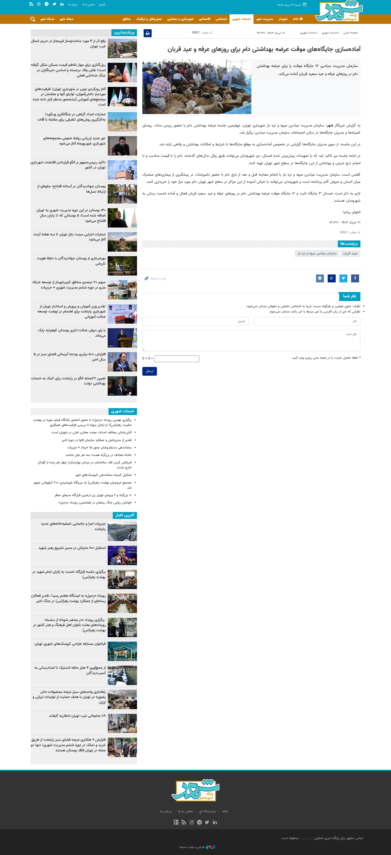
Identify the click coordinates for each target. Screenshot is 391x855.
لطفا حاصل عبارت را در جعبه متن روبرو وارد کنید (326, 358)
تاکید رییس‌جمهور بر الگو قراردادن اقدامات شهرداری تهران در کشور (68, 165)
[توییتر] (207, 823)
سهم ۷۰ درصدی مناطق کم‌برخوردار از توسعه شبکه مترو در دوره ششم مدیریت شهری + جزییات (69, 285)
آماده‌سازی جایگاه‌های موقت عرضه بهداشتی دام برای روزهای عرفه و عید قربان (264, 49)
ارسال (149, 371)
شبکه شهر (47, 19)
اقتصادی (204, 19)
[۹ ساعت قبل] (122, 170)
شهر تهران (306, 838)
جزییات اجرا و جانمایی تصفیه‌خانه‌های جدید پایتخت (73, 526)
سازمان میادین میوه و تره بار (316, 253)
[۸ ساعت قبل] (122, 72)
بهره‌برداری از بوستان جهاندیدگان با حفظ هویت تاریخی (71, 261)
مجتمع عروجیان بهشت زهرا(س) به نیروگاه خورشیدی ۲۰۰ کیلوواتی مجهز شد (83, 485)
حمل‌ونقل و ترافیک (149, 19)
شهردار (283, 19)
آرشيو (102, 4)
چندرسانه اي (207, 811)
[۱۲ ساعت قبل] (122, 96)
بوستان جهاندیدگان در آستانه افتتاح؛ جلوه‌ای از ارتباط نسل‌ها (71, 189)
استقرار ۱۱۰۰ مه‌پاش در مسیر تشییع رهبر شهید (72, 548)
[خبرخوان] (184, 823)
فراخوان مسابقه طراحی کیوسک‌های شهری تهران (70, 644)
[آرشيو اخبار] (176, 823)
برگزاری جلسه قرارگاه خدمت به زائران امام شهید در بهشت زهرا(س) (69, 574)
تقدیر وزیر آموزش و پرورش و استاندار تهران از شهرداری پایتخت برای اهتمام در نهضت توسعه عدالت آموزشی (72, 312)
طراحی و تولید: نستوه (192, 847)
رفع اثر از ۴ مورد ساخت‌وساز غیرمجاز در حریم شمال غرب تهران (68, 43)
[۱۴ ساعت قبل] (122, 266)
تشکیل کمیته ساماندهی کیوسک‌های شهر (103, 475)
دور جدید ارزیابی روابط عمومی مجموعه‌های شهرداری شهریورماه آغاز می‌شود (74, 141)
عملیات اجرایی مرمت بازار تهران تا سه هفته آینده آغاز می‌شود (70, 237)
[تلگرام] (199, 823)
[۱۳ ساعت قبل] (122, 217)
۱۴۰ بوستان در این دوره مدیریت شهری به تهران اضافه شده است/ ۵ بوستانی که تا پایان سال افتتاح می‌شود (71, 216)
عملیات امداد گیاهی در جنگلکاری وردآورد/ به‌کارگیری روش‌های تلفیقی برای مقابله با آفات (72, 117)
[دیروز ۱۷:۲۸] (122, 194)
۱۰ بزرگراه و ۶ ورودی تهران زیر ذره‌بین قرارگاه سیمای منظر (93, 495)
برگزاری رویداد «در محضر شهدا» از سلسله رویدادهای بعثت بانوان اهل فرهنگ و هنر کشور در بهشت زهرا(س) (69, 625)
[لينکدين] (214, 823)
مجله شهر (66, 19)
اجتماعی (221, 19)
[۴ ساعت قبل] (122, 145)
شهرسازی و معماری (180, 19)
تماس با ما (88, 4)
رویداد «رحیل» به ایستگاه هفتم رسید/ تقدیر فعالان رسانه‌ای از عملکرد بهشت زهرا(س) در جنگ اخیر (68, 598)
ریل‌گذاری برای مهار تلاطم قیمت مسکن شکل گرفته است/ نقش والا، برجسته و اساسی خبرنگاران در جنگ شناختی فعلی (68, 70)
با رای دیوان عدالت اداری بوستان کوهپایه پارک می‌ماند (72, 333)
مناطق (127, 19)
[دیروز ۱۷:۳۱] (122, 48)
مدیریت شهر (264, 19)
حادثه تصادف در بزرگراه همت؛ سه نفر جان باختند (98, 455)
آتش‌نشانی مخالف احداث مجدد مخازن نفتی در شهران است (91, 432)
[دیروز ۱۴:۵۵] (122, 122)
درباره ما (73, 4)
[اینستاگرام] (191, 823)
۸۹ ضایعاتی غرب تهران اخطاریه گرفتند (77, 716)
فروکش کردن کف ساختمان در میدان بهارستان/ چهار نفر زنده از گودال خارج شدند (85, 465)
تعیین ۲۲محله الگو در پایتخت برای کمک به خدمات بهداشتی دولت (68, 381)
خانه (296, 19)
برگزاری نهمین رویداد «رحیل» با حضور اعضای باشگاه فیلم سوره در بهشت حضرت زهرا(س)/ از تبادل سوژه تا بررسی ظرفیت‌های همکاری (82, 422)
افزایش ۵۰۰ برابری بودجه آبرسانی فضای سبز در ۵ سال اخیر (70, 357)
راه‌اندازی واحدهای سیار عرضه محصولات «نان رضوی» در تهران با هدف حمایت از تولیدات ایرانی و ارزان (69, 697)
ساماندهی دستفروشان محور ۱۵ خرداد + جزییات (99, 447)
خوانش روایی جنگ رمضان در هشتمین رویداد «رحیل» (95, 502)
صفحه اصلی (350, 33)
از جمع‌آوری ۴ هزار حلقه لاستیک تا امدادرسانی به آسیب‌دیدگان (70, 670)
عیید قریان (350, 253)
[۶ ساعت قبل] (122, 386)
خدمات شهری (241, 19)
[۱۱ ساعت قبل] (122, 338)
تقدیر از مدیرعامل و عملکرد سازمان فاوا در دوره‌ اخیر (97, 440)
